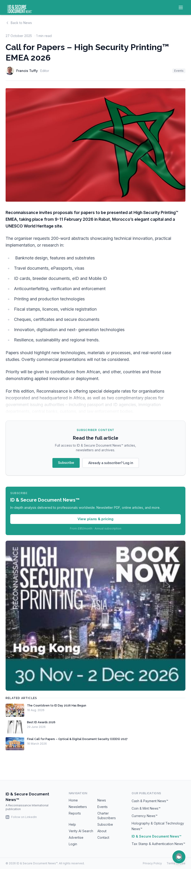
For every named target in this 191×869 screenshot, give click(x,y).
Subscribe (66, 463)
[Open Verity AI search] (178, 856)
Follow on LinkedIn (24, 817)
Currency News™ (144, 816)
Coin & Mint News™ (146, 808)
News (101, 800)
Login (73, 844)
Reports (75, 813)
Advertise (76, 837)
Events (179, 70)
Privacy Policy (152, 863)
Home (73, 800)
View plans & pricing (95, 519)
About (101, 831)
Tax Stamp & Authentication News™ (158, 844)
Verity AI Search (81, 831)
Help (72, 824)
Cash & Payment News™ (150, 801)
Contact (103, 837)
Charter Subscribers (106, 815)
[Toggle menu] (180, 7)
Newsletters (78, 807)
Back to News (21, 23)
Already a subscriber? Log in (110, 463)
